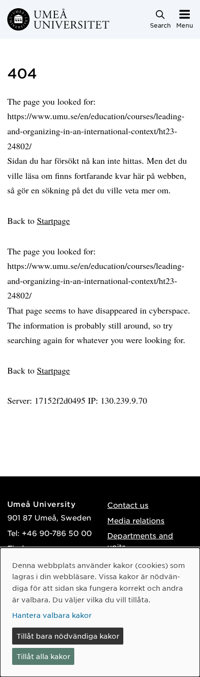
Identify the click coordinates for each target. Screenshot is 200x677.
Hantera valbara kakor (52, 615)
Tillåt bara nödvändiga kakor (68, 635)
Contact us (128, 504)
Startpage (53, 220)
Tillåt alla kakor (43, 656)
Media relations (136, 520)
